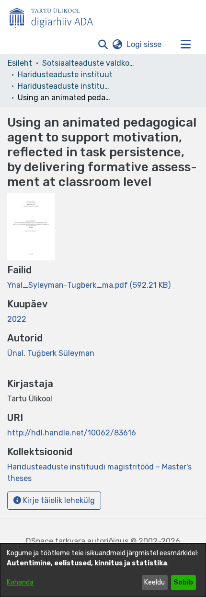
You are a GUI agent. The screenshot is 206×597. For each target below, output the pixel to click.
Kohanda (20, 582)
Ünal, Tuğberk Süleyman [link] (50, 353)
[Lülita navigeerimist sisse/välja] (185, 44)
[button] (103, 44)
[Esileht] (55, 16)
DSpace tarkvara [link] (55, 541)
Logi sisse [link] (144, 44)
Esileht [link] (20, 63)
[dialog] (103, 570)
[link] (89, 285)
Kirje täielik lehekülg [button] (58, 500)
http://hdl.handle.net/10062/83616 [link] (71, 432)
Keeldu (154, 582)
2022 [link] (16, 319)
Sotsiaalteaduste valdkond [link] (90, 63)
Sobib (183, 582)
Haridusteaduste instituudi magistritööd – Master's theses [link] (66, 86)
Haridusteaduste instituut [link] (65, 74)
